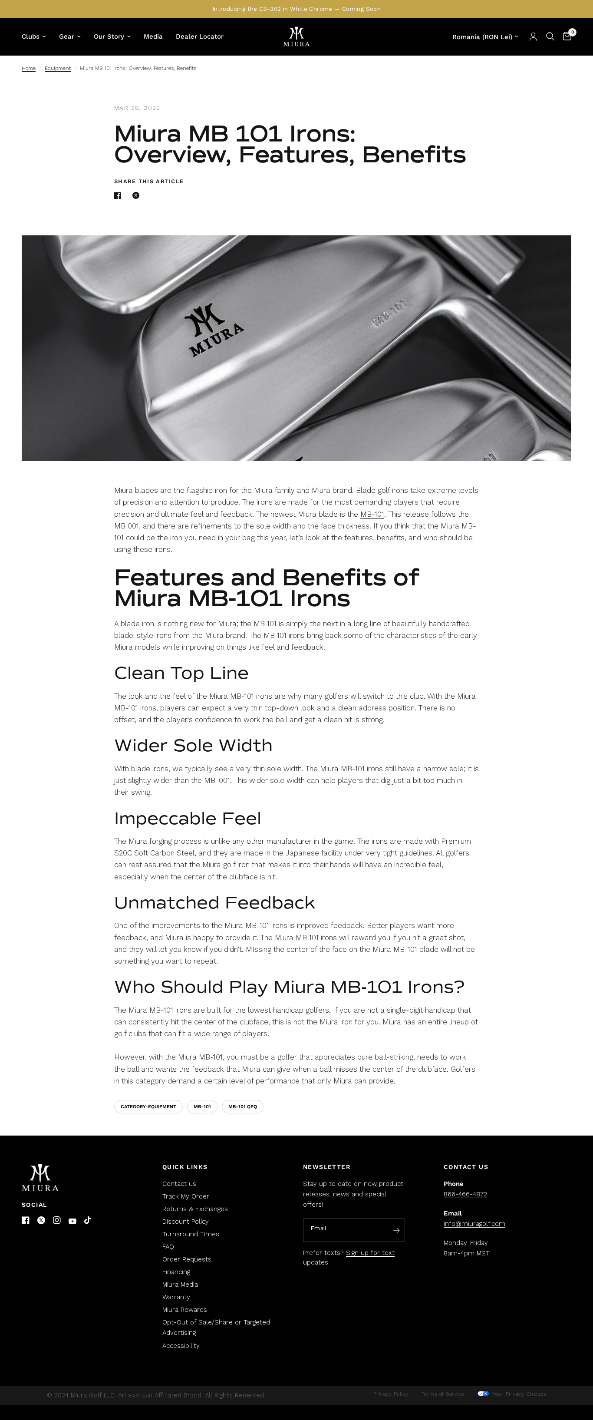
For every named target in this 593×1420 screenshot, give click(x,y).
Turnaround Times (190, 1234)
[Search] (550, 36)
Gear (66, 36)
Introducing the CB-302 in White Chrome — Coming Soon (296, 9)
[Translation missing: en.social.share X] (137, 195)
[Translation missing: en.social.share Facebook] (119, 195)
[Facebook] (26, 1220)
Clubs (31, 36)
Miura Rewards (184, 1310)
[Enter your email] (396, 1230)
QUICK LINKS (185, 1167)
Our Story (109, 36)
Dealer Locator (200, 36)
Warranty (176, 1297)
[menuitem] (37, 36)
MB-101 (372, 514)
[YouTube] (72, 1221)
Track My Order (185, 1196)
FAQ (168, 1247)
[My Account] (533, 36)
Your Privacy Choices (519, 1394)
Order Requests (186, 1259)
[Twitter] (41, 1220)
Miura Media (180, 1284)
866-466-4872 (465, 1194)
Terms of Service (443, 1394)
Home (29, 68)
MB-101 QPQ (242, 1107)
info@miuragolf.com (474, 1224)
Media (153, 36)
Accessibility (181, 1346)
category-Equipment (148, 1107)
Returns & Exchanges (195, 1209)
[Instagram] (57, 1220)
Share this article (149, 181)
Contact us (179, 1184)
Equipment (58, 68)
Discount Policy (185, 1221)
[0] (565, 36)
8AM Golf (140, 1396)
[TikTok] (88, 1220)
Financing (176, 1272)
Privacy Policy (391, 1394)
